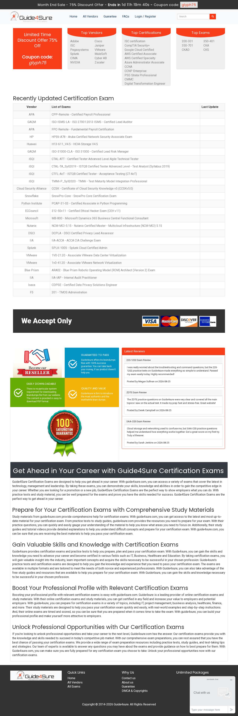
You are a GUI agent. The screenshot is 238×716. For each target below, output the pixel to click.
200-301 (187, 41)
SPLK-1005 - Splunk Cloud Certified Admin (79, 248)
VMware (100, 50)
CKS (206, 50)
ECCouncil (31, 211)
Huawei (31, 144)
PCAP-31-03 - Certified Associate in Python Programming (89, 203)
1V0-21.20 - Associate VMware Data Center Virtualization (89, 255)
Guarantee (110, 16)
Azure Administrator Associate (144, 62)
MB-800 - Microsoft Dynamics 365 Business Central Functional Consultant (100, 218)
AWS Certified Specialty (140, 58)
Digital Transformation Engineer (145, 83)
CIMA (74, 58)
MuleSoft (101, 54)
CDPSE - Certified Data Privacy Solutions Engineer (84, 285)
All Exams (73, 686)
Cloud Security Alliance (31, 188)
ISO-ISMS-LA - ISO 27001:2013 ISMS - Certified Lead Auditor (92, 122)
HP (32, 137)
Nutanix (31, 226)
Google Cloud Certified (139, 50)
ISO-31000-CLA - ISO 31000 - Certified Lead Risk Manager (90, 151)
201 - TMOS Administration (69, 292)
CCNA (128, 66)
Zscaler (99, 62)
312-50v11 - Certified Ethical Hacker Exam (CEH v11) (86, 211)
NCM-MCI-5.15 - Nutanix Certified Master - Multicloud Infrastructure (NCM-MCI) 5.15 (107, 226)
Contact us (129, 678)
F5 (31, 292)
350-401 (209, 41)
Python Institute (31, 203)
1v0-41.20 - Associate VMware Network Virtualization (87, 263)
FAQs (125, 16)
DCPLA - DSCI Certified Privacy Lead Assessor (83, 233)
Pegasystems (79, 50)
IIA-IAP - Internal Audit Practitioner (74, 277)
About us (127, 682)
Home (73, 16)
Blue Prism (32, 270)
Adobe (74, 41)
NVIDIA (75, 62)
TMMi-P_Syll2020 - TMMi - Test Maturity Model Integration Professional (99, 181)
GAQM (32, 122)
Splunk (74, 54)
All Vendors (90, 16)
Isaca (31, 285)
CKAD (185, 50)
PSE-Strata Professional (141, 75)
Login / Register (145, 16)
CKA (206, 45)
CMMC (129, 79)
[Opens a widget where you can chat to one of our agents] (212, 695)
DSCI (31, 233)
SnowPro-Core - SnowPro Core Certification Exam (84, 196)
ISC (72, 45)
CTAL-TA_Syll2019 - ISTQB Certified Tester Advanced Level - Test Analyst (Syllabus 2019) (111, 166)
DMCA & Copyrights (135, 691)
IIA (31, 240)
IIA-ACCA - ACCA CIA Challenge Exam (76, 240)
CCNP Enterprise (136, 71)
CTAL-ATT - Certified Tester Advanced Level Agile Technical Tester (95, 159)
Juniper (99, 45)
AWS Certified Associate (141, 54)
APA (31, 114)
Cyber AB (101, 58)
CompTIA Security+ (137, 45)
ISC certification (135, 41)
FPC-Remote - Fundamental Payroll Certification (83, 129)
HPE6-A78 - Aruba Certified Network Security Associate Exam (92, 137)
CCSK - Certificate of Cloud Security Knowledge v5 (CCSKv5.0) (92, 188)
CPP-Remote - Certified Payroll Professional (81, 114)
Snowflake (31, 196)
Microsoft (31, 218)
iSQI (31, 159)
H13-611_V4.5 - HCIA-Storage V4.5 (75, 144)
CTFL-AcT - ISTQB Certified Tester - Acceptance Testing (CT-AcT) (94, 174)
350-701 (187, 45)
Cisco (98, 41)
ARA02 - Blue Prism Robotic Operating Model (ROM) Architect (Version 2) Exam (103, 270)
